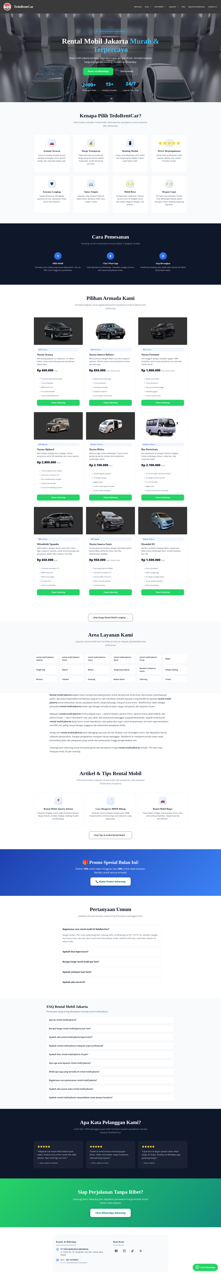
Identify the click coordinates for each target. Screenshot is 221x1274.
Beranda (138, 6)
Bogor (168, 658)
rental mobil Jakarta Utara (96, 658)
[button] (150, 6)
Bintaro (39, 679)
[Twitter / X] (141, 1251)
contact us (212, 6)
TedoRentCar (23, 7)
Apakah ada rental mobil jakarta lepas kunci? (70, 1037)
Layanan (172, 6)
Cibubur (65, 679)
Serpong (91, 679)
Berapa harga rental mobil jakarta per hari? (70, 1028)
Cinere (168, 679)
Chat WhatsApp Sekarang (110, 1212)
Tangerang (40, 669)
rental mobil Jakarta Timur (70, 658)
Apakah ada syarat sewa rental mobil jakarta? (71, 1089)
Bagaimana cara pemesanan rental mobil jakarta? (73, 1080)
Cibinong (143, 679)
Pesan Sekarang (58, 402)
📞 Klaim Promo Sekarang (111, 881)
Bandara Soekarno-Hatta (148, 669)
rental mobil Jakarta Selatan (45, 658)
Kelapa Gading (171, 669)
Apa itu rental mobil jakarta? (62, 1019)
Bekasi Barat (119, 679)
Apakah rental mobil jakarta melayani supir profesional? (76, 1045)
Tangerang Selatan (122, 669)
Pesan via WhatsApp (98, 71)
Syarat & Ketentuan (196, 6)
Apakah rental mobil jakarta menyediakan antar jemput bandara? (80, 1097)
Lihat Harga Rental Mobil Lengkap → (110, 617)
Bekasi (90, 669)
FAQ (183, 6)
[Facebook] (116, 1251)
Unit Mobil (158, 6)
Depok (65, 669)
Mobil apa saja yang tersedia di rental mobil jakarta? (74, 1071)
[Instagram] (124, 1251)
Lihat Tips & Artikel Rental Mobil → (110, 835)
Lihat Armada (126, 71)
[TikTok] (132, 1251)
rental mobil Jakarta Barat (122, 658)
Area (147, 6)
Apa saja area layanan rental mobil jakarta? (70, 1063)
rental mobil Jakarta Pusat (148, 658)
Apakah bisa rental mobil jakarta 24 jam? (68, 1054)
